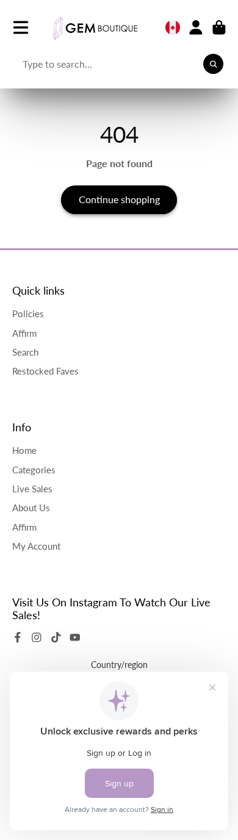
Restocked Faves (45, 370)
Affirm (24, 333)
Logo (95, 28)
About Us (31, 507)
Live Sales (32, 488)
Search (25, 351)
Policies (28, 313)
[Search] (213, 64)
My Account (36, 545)
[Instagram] (36, 637)
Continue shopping (119, 199)
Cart (219, 27)
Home (24, 450)
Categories (34, 469)
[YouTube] (75, 637)
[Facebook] (17, 637)
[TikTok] (56, 637)
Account (196, 27)
